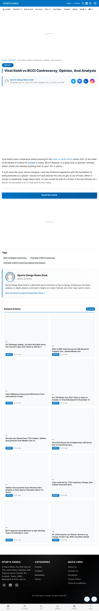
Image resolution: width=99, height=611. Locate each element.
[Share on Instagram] (92, 81)
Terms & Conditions (77, 583)
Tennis (38, 579)
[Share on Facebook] (79, 81)
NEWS (75, 9)
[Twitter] (83, 3)
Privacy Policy (74, 579)
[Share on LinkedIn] (86, 81)
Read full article (49, 195)
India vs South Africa (63, 159)
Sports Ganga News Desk (22, 80)
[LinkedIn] (86, 3)
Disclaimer (73, 575)
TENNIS (67, 9)
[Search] (95, 3)
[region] (49, 33)
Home (4, 60)
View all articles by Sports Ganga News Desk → (25, 293)
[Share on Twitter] (73, 81)
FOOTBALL (57, 9)
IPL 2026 (39, 9)
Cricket (31, 163)
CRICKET (12, 60)
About (69, 3)
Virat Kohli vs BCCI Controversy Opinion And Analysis (24, 263)
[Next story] (94, 599)
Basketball (39, 575)
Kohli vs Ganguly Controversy (14, 258)
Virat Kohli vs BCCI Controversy (42, 258)
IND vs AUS (28, 9)
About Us (72, 567)
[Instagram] (90, 3)
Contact (77, 3)
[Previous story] (87, 599)
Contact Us (73, 571)
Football (38, 571)
